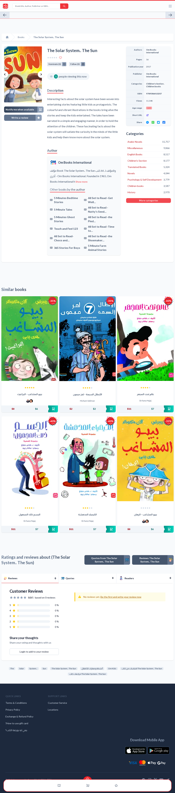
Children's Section (155, 83)
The (12, 668)
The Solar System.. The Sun (64, 668)
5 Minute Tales (63, 209)
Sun (44, 668)
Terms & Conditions (16, 702)
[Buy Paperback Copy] (29, 408)
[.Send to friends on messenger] (147, 122)
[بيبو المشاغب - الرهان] (145, 458)
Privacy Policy (12, 709)
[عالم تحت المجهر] (145, 338)
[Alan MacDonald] (31, 401)
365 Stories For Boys (67, 247)
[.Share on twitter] (158, 122)
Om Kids (112, 668)
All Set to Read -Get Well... (100, 200)
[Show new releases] (87, 778)
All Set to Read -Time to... (101, 228)
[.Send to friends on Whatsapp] (153, 122)
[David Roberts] (28, 401)
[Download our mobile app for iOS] (136, 750)
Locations (53, 709)
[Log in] (116, 785)
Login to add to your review (34, 651)
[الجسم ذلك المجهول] (29, 458)
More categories (148, 200)
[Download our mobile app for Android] (159, 750)
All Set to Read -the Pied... (100, 219)
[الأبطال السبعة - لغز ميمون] (87, 338)
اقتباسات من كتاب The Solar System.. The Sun (142, 668)
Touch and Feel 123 (66, 228)
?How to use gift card (16, 723)
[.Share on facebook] (164, 122)
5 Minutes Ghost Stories (64, 219)
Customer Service (57, 702)
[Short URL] (157, 115)
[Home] (7, 37)
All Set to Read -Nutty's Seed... (98, 209)
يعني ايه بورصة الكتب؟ (16, 730)
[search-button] (64, 6)
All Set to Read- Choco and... (63, 238)
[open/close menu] (170, 6)
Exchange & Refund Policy (19, 716)
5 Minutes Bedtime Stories (66, 200)
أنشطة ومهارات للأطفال (92, 668)
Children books (153, 86)
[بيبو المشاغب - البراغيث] (29, 338)
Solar (21, 668)
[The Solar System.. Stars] (170, 15)
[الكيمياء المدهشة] (87, 458)
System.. (33, 668)
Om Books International (75, 162)
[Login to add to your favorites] (60, 57)
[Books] (59, 785)
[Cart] (88, 785)
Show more (82, 181)
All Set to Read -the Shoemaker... (100, 238)
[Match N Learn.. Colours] (5, 15)
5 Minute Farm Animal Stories (97, 247)
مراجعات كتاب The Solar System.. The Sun (87, 674)
